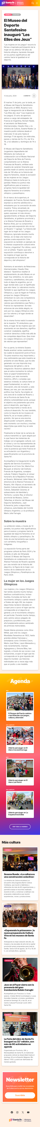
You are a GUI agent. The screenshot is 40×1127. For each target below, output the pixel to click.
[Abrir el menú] (37, 3)
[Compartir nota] (30, 96)
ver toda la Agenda (20, 827)
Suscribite (20, 1095)
